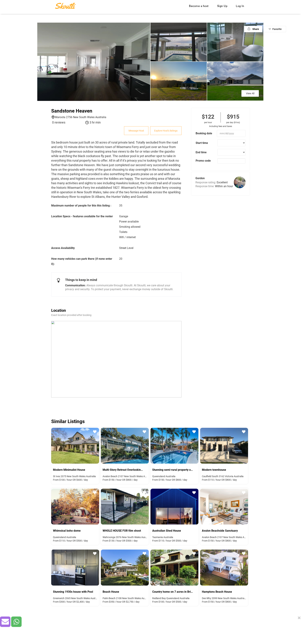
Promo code (203, 160)
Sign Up (222, 6)
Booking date (204, 133)
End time (201, 152)
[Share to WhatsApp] (16, 622)
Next (94, 445)
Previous (56, 445)
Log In (240, 6)
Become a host (199, 6)
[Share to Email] (5, 622)
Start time (202, 143)
